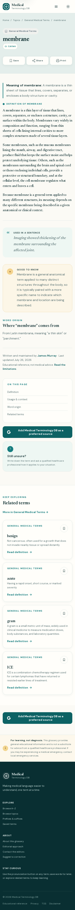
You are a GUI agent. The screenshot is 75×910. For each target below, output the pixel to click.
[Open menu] (56, 6)
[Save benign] (64, 528)
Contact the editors (13, 851)
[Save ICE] (64, 660)
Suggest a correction (14, 856)
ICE (10, 667)
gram (11, 621)
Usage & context (17, 399)
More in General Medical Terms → (25, 512)
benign (12, 536)
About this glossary (13, 841)
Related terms (15, 414)
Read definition (19, 552)
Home (6, 20)
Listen (12, 46)
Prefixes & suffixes (12, 818)
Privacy (35, 903)
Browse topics (10, 813)
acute (11, 579)
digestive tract (52, 150)
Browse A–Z (9, 808)
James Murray (47, 355)
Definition (13, 392)
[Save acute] (64, 571)
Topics (16, 20)
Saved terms (10, 824)
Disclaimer (55, 903)
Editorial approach (13, 846)
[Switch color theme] (68, 6)
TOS (44, 903)
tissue (47, 110)
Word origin (14, 407)
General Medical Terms (37, 20)
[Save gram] (64, 613)
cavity (63, 115)
